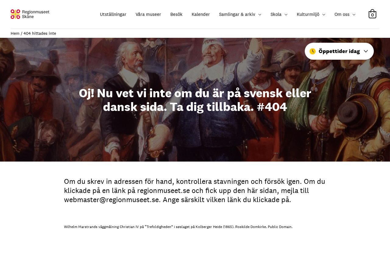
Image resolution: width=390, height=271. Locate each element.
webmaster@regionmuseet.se (111, 199)
